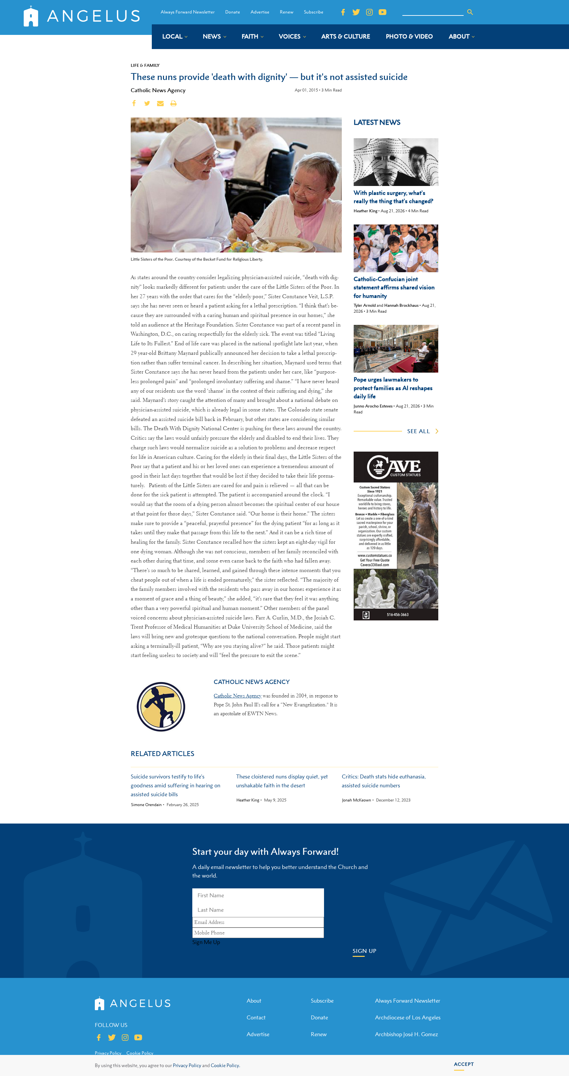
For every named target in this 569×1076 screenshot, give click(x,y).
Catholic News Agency (158, 90)
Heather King (365, 210)
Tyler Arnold (365, 305)
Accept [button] (464, 1064)
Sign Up (365, 951)
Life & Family (145, 65)
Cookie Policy (139, 1053)
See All (418, 431)
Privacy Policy (187, 1065)
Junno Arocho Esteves (373, 406)
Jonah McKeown (356, 800)
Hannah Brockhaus (401, 305)
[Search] (470, 12)
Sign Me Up (206, 942)
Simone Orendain (146, 804)
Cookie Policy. (225, 1065)
